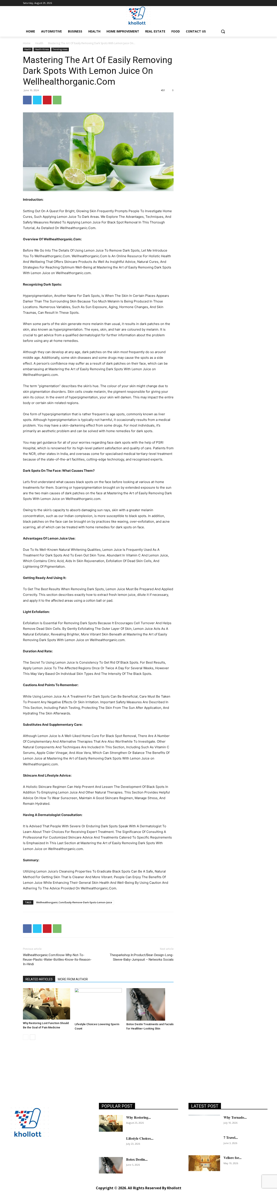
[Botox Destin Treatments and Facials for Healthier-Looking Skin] (150, 1004)
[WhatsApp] (57, 100)
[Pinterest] (47, 100)
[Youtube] (72, 1155)
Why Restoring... (138, 1117)
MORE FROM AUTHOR (73, 979)
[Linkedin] (33, 1155)
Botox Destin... (137, 1159)
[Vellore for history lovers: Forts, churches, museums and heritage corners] (204, 1163)
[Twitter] (37, 100)
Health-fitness (42, 49)
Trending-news (60, 49)
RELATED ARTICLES (39, 979)
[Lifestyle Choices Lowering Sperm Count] (98, 1004)
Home (27, 43)
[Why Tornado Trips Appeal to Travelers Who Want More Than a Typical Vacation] (204, 1123)
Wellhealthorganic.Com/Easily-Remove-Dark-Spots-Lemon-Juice (74, 902)
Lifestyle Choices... (139, 1138)
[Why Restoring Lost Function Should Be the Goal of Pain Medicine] (46, 1004)
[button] (223, 31)
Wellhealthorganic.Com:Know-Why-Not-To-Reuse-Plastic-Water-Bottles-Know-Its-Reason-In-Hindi (57, 959)
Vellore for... (233, 1157)
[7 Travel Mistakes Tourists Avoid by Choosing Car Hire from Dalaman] (204, 1143)
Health (39, 43)
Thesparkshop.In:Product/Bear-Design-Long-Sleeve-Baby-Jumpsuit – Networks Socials (142, 957)
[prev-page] (25, 1037)
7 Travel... (231, 1137)
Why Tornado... (235, 1117)
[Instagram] (23, 1155)
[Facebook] (27, 100)
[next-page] (32, 1037)
